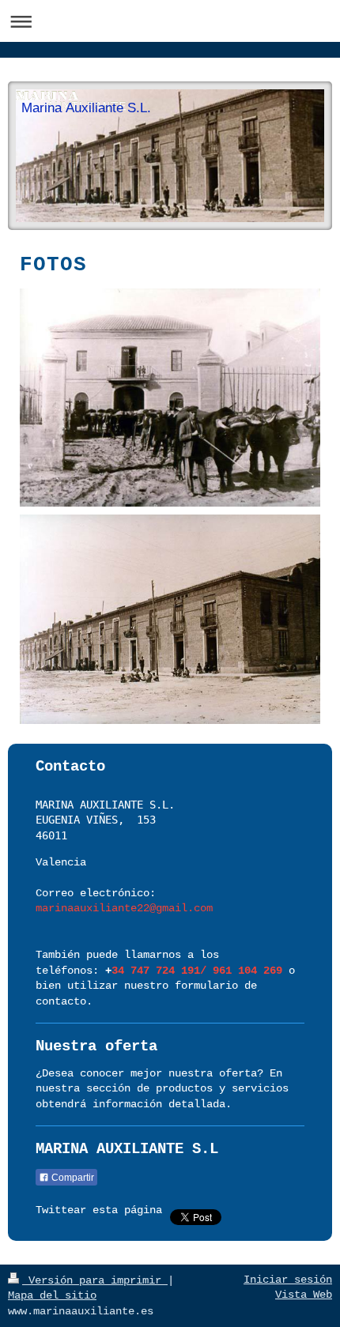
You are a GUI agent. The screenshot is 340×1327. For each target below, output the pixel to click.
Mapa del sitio (52, 1295)
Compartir (71, 1177)
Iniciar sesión (288, 1279)
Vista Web (303, 1294)
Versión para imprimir (95, 1280)
